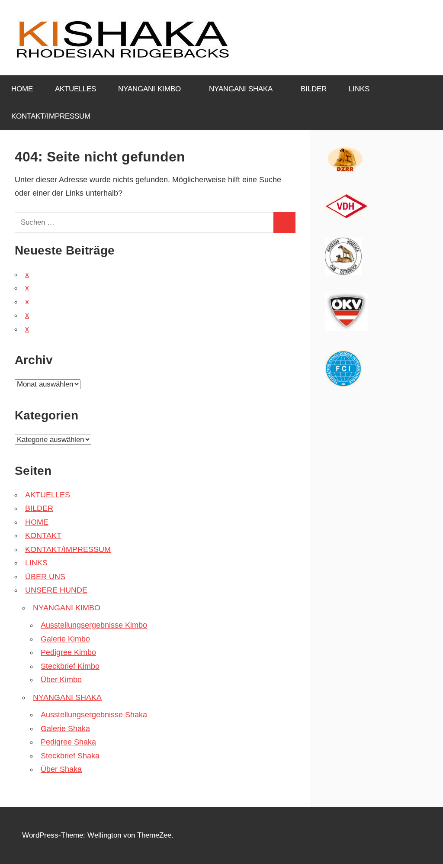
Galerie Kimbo (65, 639)
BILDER (314, 89)
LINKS (359, 89)
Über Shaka (61, 769)
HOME (22, 89)
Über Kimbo (61, 679)
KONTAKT (43, 535)
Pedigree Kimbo (68, 652)
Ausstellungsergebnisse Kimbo (94, 625)
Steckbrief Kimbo (70, 666)
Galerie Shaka (65, 728)
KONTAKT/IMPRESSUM (50, 116)
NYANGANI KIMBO (149, 89)
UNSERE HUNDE (56, 590)
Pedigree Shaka (68, 742)
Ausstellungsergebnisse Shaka (94, 714)
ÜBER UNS (45, 576)
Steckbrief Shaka (70, 755)
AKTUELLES (75, 89)
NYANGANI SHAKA (241, 89)
